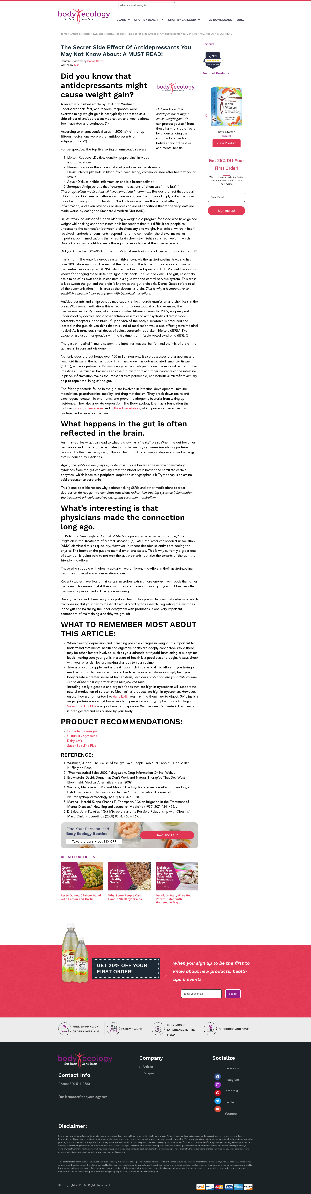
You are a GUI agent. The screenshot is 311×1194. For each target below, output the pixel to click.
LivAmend (226, 131)
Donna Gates (95, 61)
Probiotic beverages (82, 731)
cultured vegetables (125, 408)
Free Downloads (218, 19)
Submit (233, 993)
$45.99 (226, 136)
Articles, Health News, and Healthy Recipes (97, 33)
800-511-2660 (80, 1084)
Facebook (232, 1068)
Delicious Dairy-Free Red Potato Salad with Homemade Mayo (173, 899)
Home (63, 33)
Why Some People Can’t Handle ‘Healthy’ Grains (125, 897)
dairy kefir (120, 696)
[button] (246, 115)
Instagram (232, 1080)
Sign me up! (226, 211)
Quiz (240, 19)
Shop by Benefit (147, 19)
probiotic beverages (89, 408)
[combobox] (147, 5)
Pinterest (231, 1091)
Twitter (230, 1102)
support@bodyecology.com (88, 1097)
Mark (77, 65)
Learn (121, 19)
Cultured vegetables (82, 736)
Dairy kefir (74, 741)
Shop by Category (182, 19)
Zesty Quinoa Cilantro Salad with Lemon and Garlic (81, 897)
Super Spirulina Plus (81, 706)
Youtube (231, 1114)
